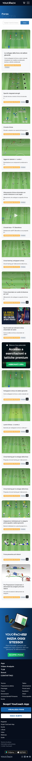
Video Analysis (7, 666)
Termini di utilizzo (6, 742)
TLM (3, 669)
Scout (3, 672)
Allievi (24, 694)
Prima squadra (26, 696)
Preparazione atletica (7, 686)
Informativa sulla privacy (8, 744)
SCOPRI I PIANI (16, 655)
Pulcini (3, 691)
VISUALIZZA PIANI (16, 709)
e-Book (3, 730)
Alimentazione (26, 686)
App (3, 663)
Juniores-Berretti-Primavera (9, 696)
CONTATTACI (7, 675)
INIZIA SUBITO (16, 716)
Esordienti (25, 691)
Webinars (4, 735)
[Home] (10, 3)
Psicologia (4, 688)
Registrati (4, 722)
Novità (3, 699)
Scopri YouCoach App (7, 724)
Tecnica (3, 683)
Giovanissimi (5, 694)
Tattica (24, 683)
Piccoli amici (26, 688)
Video (2, 732)
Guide (3, 737)
